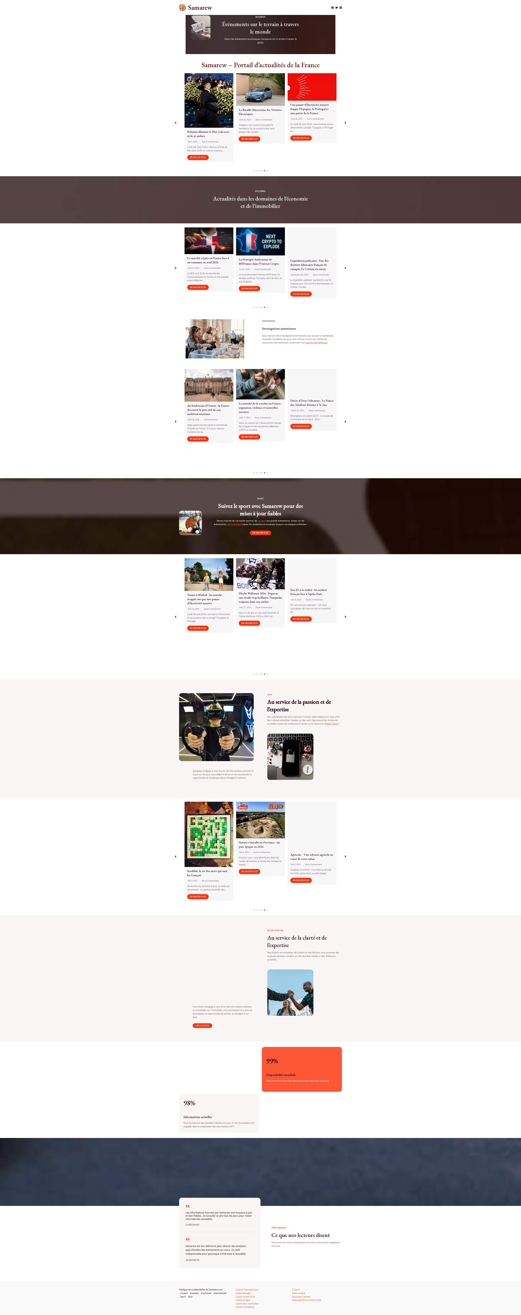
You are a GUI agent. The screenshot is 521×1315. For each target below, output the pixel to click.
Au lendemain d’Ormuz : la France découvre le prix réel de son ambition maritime (257, 410)
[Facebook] (332, 7)
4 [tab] (261, 170)
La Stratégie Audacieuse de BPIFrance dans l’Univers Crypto (207, 261)
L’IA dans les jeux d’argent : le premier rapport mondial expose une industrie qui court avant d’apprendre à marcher (310, 116)
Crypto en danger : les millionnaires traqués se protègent (311, 261)
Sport (183, 1296)
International (220, 1293)
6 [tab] (267, 170)
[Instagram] (340, 7)
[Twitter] (336, 7)
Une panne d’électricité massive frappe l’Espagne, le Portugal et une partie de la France (258, 109)
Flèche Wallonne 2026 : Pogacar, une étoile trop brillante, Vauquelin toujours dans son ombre (256, 597)
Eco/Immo (206, 1293)
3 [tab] (259, 170)
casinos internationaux (316, 342)
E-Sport (296, 1289)
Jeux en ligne (298, 1293)
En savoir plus (198, 139)
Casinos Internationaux (247, 1289)
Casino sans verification (247, 1303)
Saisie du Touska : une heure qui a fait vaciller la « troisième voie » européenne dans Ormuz (205, 396)
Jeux (190, 1296)
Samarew (200, 7)
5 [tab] (264, 170)
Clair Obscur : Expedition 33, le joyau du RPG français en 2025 (309, 835)
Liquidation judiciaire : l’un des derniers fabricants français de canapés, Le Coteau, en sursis (258, 265)
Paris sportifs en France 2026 (306, 1300)
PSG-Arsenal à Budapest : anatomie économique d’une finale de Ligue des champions (208, 859)
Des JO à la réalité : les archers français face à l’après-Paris (305, 592)
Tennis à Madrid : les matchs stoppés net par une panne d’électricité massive (201, 599)
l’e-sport (262, 520)
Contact (184, 1293)
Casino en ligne (243, 1300)
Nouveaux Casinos (301, 1296)
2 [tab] (256, 170)
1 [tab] (253, 170)
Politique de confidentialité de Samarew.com (201, 1289)
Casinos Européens (245, 1307)
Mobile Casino (331, 723)
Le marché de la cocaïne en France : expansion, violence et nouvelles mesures (309, 407)
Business (194, 1293)
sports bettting (234, 524)
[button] (175, 122)
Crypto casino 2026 (245, 1296)
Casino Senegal (243, 1293)
